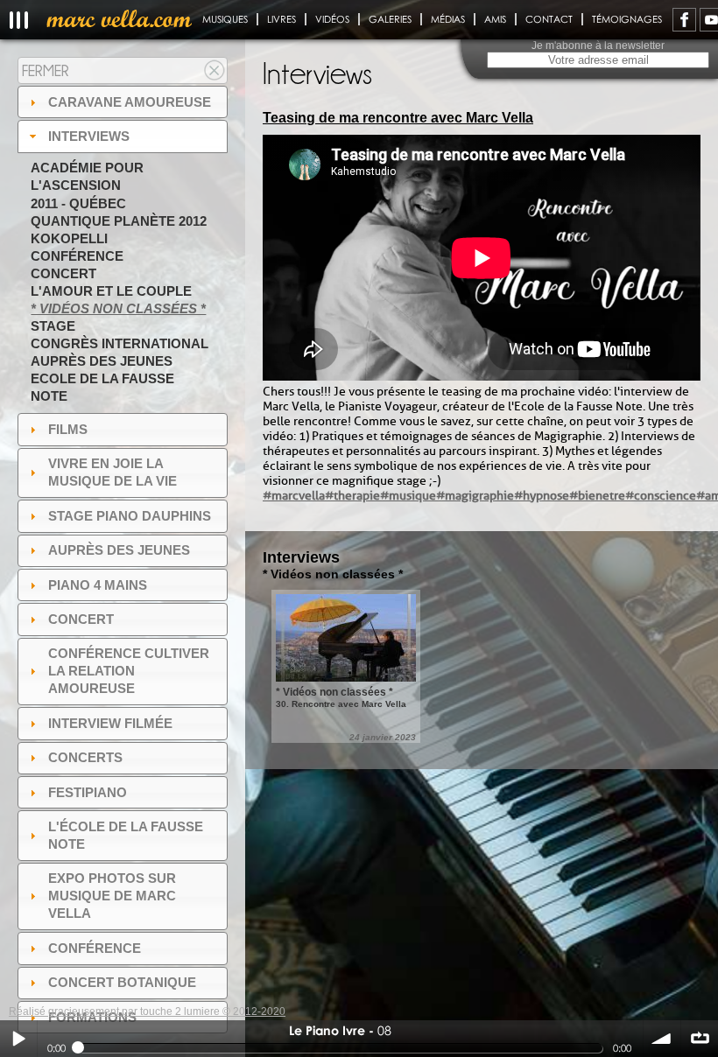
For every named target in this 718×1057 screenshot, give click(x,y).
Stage (53, 325)
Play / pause (18, 1038)
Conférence (77, 255)
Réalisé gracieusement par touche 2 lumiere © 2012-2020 (147, 1011)
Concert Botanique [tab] (122, 982)
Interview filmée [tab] (110, 723)
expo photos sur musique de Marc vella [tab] (112, 895)
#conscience (660, 495)
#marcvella (294, 495)
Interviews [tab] (89, 136)
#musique (408, 495)
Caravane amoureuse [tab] (129, 101)
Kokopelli (69, 238)
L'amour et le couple (111, 291)
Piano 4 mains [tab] (97, 585)
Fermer (45, 70)
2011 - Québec (78, 203)
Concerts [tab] (85, 757)
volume (662, 1038)
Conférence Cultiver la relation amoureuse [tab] (128, 671)
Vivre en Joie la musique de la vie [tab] (112, 472)
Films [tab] (68, 429)
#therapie (352, 495)
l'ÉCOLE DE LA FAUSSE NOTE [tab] (125, 835)
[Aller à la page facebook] (684, 20)
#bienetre (597, 495)
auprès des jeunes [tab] (119, 549)
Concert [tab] (81, 619)
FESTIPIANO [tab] (87, 792)
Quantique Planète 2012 (119, 221)
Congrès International (119, 343)
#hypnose (541, 495)
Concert (63, 273)
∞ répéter (699, 1038)
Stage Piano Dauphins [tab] (129, 515)
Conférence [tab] (94, 948)
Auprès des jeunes (101, 361)
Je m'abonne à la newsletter (598, 45)
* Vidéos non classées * (118, 308)
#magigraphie (475, 495)
